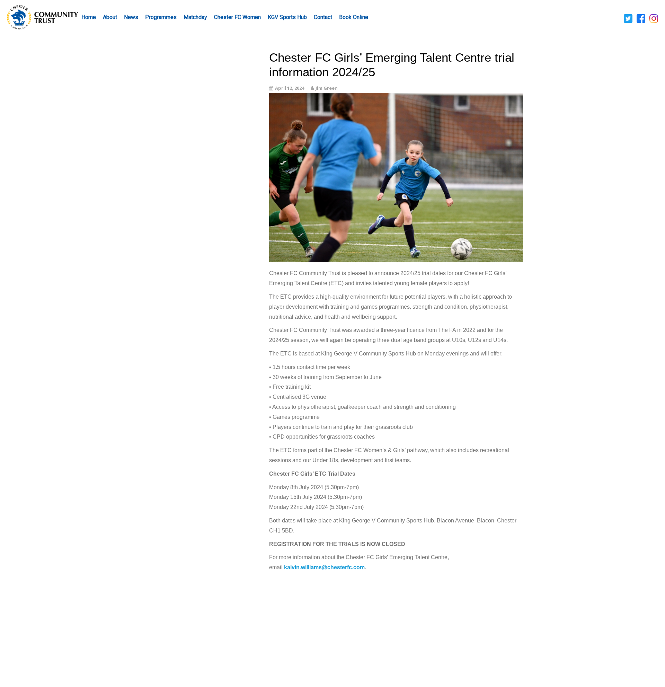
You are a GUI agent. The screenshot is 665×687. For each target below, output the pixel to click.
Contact (323, 17)
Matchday (195, 17)
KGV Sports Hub (287, 17)
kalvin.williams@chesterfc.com (324, 567)
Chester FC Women (237, 17)
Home (88, 17)
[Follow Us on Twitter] (628, 18)
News (131, 17)
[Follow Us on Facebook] (641, 18)
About (110, 17)
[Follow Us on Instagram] (653, 18)
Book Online (353, 17)
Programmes (161, 17)
